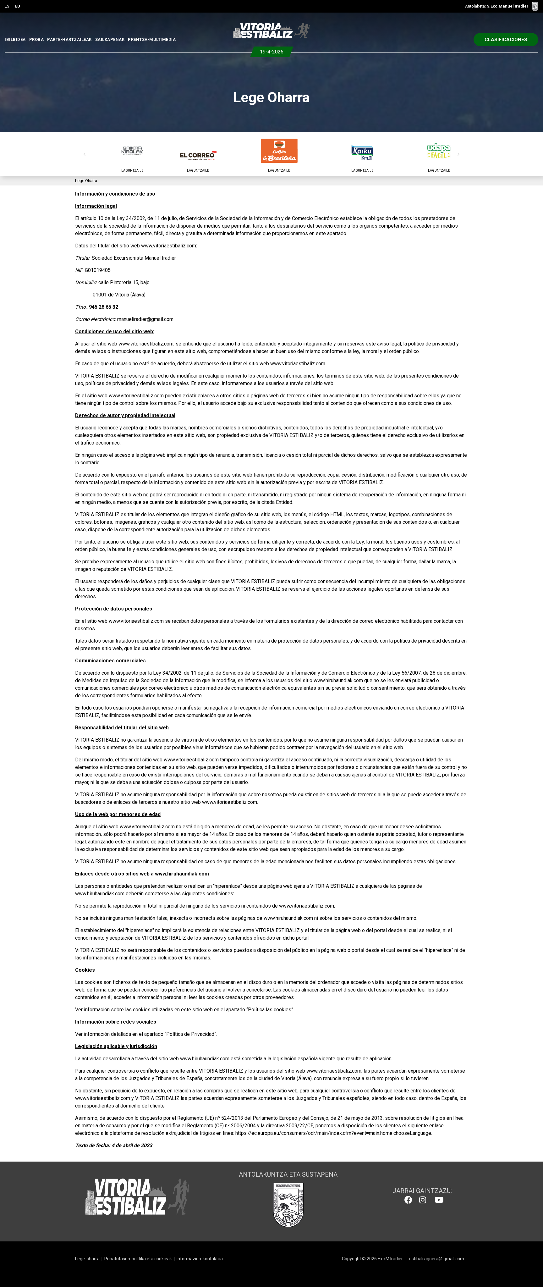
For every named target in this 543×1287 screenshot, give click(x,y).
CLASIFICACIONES (506, 39)
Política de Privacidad (190, 1034)
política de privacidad (431, 344)
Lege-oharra (87, 1258)
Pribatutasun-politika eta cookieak (138, 1258)
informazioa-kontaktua (200, 1258)
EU (17, 6)
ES (7, 6)
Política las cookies (269, 1010)
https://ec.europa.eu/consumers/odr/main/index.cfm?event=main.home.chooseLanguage (333, 1133)
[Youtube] (437, 1200)
